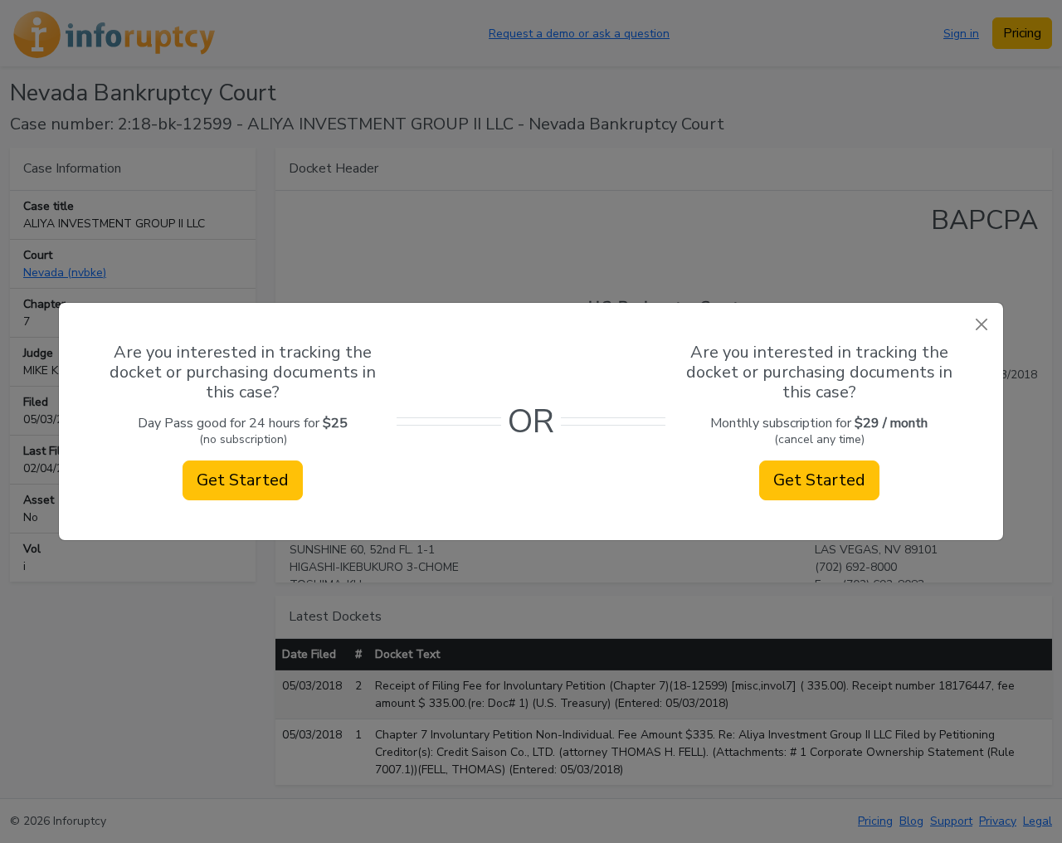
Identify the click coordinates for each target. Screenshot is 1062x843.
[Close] (981, 325)
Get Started (243, 480)
